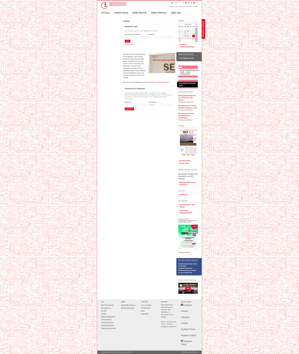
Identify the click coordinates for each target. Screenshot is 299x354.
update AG (191, 352)
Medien (182, 6)
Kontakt (189, 6)
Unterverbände (106, 319)
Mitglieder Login (131, 27)
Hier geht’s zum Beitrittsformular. (158, 82)
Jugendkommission (107, 325)
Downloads (144, 314)
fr (176, 3)
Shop (176, 6)
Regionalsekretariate (108, 317)
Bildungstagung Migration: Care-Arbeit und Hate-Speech (187, 98)
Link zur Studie (184, 252)
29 (193, 38)
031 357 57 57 (168, 314)
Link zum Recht (146, 305)
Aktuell (105, 13)
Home (171, 6)
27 (188, 38)
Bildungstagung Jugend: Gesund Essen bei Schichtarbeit (186, 116)
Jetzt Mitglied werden (186, 58)
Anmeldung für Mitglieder (135, 89)
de (172, 3)
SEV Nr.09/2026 (184, 161)
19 (185, 36)
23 (196, 36)
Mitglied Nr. (128, 102)
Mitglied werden (203, 29)
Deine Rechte (139, 13)
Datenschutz (128, 352)
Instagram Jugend (188, 335)
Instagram (185, 317)
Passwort (151, 34)
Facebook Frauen (188, 329)
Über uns (176, 13)
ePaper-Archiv (184, 163)
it (179, 3)
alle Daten (183, 44)
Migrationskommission (108, 328)
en (183, 3)
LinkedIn (184, 311)
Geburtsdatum (152, 102)
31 (179, 40)
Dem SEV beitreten (107, 305)
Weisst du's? (183, 195)
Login (196, 6)
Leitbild (103, 314)
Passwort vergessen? (130, 44)
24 (179, 38)
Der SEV (104, 311)
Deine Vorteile (158, 13)
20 (188, 36)
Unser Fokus (121, 13)
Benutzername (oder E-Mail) (132, 34)
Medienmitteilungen (127, 308)
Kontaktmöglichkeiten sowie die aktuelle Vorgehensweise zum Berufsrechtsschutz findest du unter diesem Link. (187, 268)
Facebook (188, 305)
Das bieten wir (106, 308)
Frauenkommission (107, 322)
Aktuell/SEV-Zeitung (128, 305)
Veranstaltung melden (186, 47)
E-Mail (163, 317)
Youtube (184, 323)
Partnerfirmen (145, 308)
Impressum (121, 352)
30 (196, 38)
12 (185, 33)
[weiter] (196, 24)
